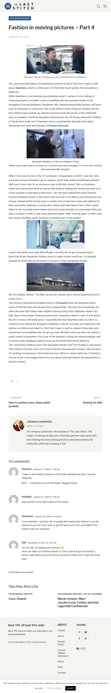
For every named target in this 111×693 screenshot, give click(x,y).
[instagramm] (79, 632)
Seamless (21, 87)
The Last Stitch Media (16, 642)
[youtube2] (86, 632)
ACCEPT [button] (70, 688)
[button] (105, 6)
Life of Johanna (92, 594)
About (61, 661)
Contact (61, 630)
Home (61, 636)
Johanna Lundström (39, 421)
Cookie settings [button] (54, 688)
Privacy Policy (61, 643)
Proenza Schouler (58, 125)
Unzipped (61, 302)
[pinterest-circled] (86, 639)
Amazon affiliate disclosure (63, 653)
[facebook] (79, 639)
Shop (60, 667)
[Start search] (99, 6)
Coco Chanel (17, 598)
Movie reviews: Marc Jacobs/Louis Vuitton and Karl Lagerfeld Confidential (78, 602)
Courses (62, 672)
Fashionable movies (19, 18)
